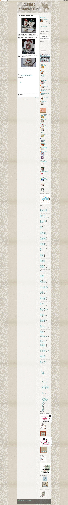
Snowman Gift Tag (44, 398)
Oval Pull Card (42, 303)
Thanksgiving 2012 (42, 344)
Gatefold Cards (42, 266)
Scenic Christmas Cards (45, 399)
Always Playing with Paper (44, 171)
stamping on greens (43, 119)
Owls (41, 304)
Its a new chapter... (44, 90)
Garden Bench (42, 265)
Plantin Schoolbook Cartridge (44, 309)
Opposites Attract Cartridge (44, 302)
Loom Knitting (42, 292)
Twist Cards (41, 352)
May (42, 406)
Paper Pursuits (43, 123)
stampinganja (43, 143)
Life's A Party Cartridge (43, 291)
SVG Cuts (41, 337)
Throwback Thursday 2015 (43, 349)
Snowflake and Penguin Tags (45, 386)
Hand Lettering (42, 277)
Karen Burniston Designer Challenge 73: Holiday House (45, 78)
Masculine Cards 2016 (43, 298)
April (42, 407)
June (42, 405)
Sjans (44, 167)
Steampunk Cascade (46, 71)
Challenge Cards (42, 232)
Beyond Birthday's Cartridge (44, 217)
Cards (41, 226)
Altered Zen (41, 16)
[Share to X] (30, 74)
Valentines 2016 (42, 357)
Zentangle (41, 362)
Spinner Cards (42, 326)
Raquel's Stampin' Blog (44, 85)
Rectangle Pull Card (43, 315)
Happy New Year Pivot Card (46, 102)
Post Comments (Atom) (25, 99)
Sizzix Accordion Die (43, 322)
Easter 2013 (41, 254)
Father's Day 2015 (42, 262)
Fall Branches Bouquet (46, 135)
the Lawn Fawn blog (43, 178)
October (43, 401)
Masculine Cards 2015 (43, 297)
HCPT (41, 280)
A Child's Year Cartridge (43, 206)
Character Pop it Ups (43, 233)
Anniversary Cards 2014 (43, 210)
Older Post (37, 97)
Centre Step (41, 231)
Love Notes (41, 293)
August (43, 403)
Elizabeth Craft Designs (43, 259)
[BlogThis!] (29, 74)
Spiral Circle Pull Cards (43, 327)
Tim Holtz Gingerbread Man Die (44, 350)
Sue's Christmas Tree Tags (45, 383)
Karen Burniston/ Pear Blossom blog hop (46, 93)
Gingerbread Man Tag (44, 397)
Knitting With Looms (43, 17)
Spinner (41, 325)
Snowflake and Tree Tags (45, 385)
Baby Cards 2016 (42, 215)
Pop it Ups (41, 310)
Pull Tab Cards (42, 314)
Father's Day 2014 (42, 261)
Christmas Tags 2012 (29, 75)
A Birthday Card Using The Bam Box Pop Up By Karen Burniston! (46, 82)
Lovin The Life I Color (44, 80)
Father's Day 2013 (42, 260)
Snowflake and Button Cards (45, 374)
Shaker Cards (42, 321)
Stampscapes (41, 331)
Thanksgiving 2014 (42, 346)
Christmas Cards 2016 (43, 238)
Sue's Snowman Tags (44, 382)
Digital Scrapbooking (43, 248)
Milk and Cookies (46, 183)
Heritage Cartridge (42, 282)
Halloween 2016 (42, 275)
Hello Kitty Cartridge (43, 281)
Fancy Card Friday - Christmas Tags (44, 393)
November (43, 373)
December (43, 372)
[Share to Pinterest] (31, 74)
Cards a (41, 227)
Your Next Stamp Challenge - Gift (46, 86)
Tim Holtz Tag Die (42, 351)
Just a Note (45, 156)
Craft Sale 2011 (42, 244)
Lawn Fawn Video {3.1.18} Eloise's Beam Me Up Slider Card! (46, 180)
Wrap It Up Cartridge (43, 361)
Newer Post (20, 97)
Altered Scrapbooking (44, 101)
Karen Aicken (46, 19)
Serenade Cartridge (42, 320)
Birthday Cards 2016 (43, 221)
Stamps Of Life (42, 330)
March (42, 408)
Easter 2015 (41, 256)
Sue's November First (44, 400)
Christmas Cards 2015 (43, 237)
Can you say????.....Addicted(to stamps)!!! (44, 139)
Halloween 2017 (42, 276)
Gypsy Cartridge (42, 271)
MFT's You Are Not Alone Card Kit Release (46, 125)
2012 (42, 371)
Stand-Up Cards (42, 332)
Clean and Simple (42, 243)
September (43, 402)
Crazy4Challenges (42, 245)
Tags (41, 341)
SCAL (41, 316)
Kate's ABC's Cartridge (43, 288)
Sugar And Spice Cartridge (43, 336)
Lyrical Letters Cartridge (43, 294)
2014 (42, 369)
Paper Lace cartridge (43, 305)
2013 (42, 370)
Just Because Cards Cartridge (44, 287)
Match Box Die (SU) (42, 299)
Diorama (41, 249)
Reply (20, 82)
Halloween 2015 (42, 274)
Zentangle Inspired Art (43, 363)
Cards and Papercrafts (23, 75)
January (43, 410)
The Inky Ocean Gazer (44, 151)
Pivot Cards (41, 308)
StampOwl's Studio (43, 65)
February (43, 409)
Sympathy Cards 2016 (43, 340)
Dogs (41, 251)
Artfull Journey (43, 155)
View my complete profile (43, 26)
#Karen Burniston (43, 77)
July (42, 404)
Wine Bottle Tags (42, 360)
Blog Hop (41, 222)
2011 (42, 411)
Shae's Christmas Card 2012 (45, 387)
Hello (44, 188)
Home (28, 97)
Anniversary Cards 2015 (43, 211)
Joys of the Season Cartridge (44, 286)
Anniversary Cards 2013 (43, 209)
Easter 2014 (41, 255)
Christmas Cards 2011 (43, 234)
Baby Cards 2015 (42, 214)
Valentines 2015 (42, 356)
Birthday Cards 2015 (43, 220)
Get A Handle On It (42, 267)
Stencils (41, 333)
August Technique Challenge (46, 163)
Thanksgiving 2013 (42, 345)
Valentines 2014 (42, 355)
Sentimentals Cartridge (43, 319)
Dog (40, 250)
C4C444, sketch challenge (46, 144)
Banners (41, 216)
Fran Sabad (42, 75)
